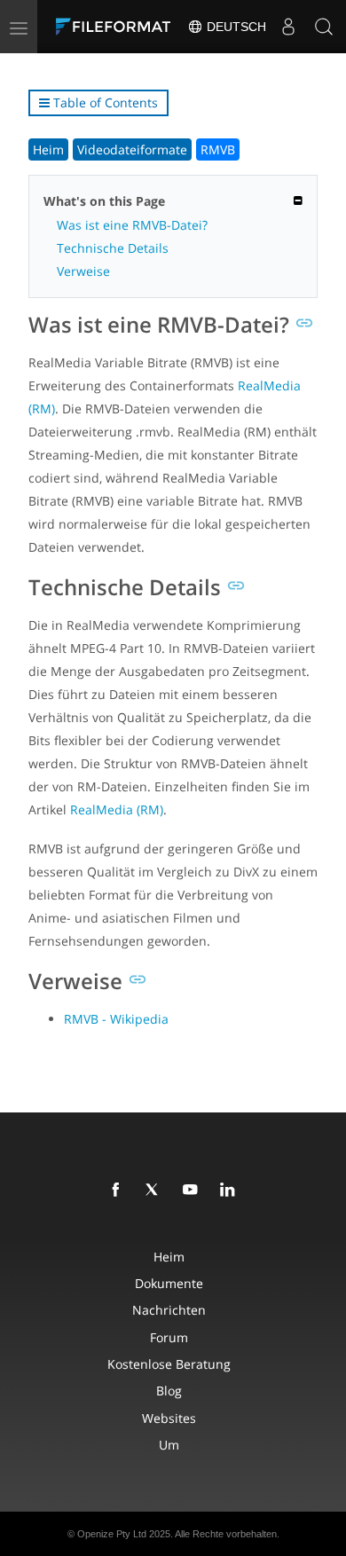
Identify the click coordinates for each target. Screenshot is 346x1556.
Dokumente (169, 1283)
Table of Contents (104, 102)
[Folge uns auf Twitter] (156, 1190)
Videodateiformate (132, 149)
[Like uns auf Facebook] (118, 1190)
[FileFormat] (117, 26)
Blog (169, 1390)
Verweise (83, 271)
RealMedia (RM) (116, 809)
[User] (288, 26)
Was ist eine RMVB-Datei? (132, 224)
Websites (169, 1418)
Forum (169, 1337)
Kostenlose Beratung (169, 1364)
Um (169, 1444)
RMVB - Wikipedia (116, 1018)
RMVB (218, 149)
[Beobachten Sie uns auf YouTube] (193, 1190)
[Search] (324, 26)
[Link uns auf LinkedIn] (230, 1190)
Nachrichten (169, 1309)
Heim (48, 149)
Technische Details (113, 248)
